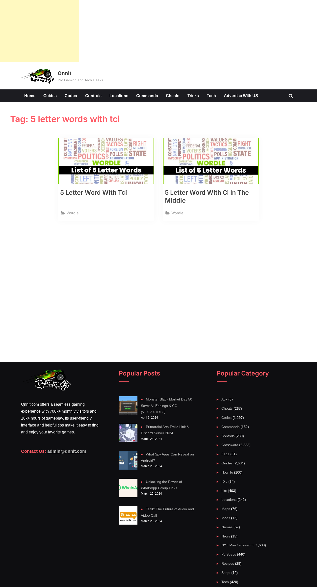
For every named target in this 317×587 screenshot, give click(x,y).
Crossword (229, 445)
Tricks (193, 95)
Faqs (225, 454)
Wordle (73, 213)
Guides (50, 95)
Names (227, 527)
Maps (225, 509)
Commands (147, 95)
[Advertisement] (39, 31)
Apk (224, 399)
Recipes (227, 563)
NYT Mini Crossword (237, 545)
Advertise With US (241, 95)
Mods (225, 518)
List (224, 491)
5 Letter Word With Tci (93, 192)
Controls (93, 95)
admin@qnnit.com (66, 451)
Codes (71, 95)
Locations (118, 95)
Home (29, 95)
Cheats (172, 95)
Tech (211, 95)
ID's (224, 481)
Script (225, 573)
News (225, 536)
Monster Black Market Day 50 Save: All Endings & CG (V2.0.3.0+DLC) (166, 405)
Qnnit (64, 73)
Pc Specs (228, 554)
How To (227, 472)
